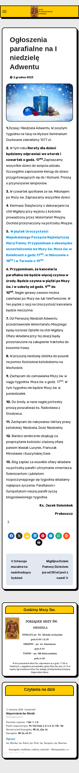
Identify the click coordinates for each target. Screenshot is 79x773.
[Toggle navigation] (4, 11)
